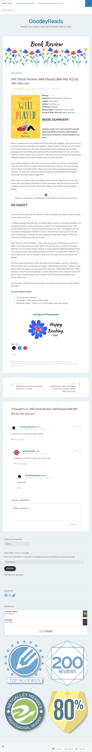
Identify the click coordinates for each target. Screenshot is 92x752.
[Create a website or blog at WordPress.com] (3, 746)
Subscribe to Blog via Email (16, 553)
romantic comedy (62, 364)
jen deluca (29, 364)
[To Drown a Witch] (85, 617)
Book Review (16, 73)
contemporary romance (60, 361)
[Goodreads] (10, 595)
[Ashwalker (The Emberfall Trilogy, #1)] (85, 625)
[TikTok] (14, 595)
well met (74, 364)
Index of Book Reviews (25, 3)
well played (16, 366)
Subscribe (10, 568)
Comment (73, 524)
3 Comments (54, 89)
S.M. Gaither (9, 622)
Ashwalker (8, 620)
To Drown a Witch (11, 612)
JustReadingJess (27, 427)
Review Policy (8, 10)
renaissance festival (44, 364)
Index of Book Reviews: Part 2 (51, 3)
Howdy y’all (7, 3)
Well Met (33, 223)
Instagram (39, 314)
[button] (25, 712)
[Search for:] (16, 544)
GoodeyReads (46, 21)
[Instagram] (6, 595)
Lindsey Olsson (10, 613)
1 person (21, 439)
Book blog (33, 361)
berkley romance (20, 361)
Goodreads (70, 112)
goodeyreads (17, 364)
